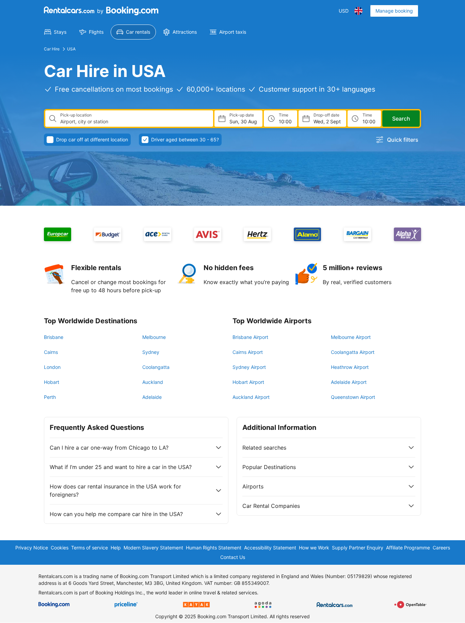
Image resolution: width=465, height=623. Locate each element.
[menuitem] (55, 32)
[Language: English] (358, 11)
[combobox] (134, 121)
